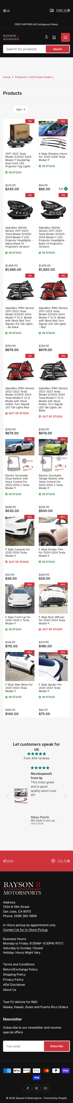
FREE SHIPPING (41, 10)
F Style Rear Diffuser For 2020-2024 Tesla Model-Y (52, 620)
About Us (9, 990)
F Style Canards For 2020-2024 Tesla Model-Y (17, 552)
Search (57, 49)
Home (7, 77)
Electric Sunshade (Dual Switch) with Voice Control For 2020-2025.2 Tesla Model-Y (17, 482)
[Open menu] (65, 37)
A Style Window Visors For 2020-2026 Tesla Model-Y (53, 157)
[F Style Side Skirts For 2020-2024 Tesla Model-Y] (19, 666)
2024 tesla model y (41, 77)
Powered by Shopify (55, 1098)
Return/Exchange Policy (20, 969)
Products (20, 77)
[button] (8, 796)
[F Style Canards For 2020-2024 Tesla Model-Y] (19, 531)
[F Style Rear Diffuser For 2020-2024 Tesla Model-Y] (53, 599)
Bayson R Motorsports (28, 1098)
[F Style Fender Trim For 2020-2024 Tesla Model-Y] (53, 531)
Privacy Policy (13, 979)
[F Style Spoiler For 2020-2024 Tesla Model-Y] (53, 666)
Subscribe (56, 1046)
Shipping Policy (14, 974)
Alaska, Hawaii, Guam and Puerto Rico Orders (35, 1007)
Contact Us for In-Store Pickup (25, 930)
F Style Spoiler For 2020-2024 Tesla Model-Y (50, 687)
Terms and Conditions (19, 964)
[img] (36, 754)
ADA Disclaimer (14, 985)
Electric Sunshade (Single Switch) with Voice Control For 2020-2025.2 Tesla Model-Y (51, 482)
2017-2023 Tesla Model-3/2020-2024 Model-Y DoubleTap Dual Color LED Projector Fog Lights (18, 160)
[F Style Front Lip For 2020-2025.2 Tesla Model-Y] (19, 599)
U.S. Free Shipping (41, 860)
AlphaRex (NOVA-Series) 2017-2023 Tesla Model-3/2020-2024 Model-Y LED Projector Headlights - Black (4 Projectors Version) (52, 237)
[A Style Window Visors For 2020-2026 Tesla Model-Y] (53, 135)
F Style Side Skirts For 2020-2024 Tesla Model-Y (19, 687)
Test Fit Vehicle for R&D (20, 1002)
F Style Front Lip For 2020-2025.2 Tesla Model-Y (18, 620)
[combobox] (36, 49)
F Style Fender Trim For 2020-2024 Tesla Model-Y (52, 552)
